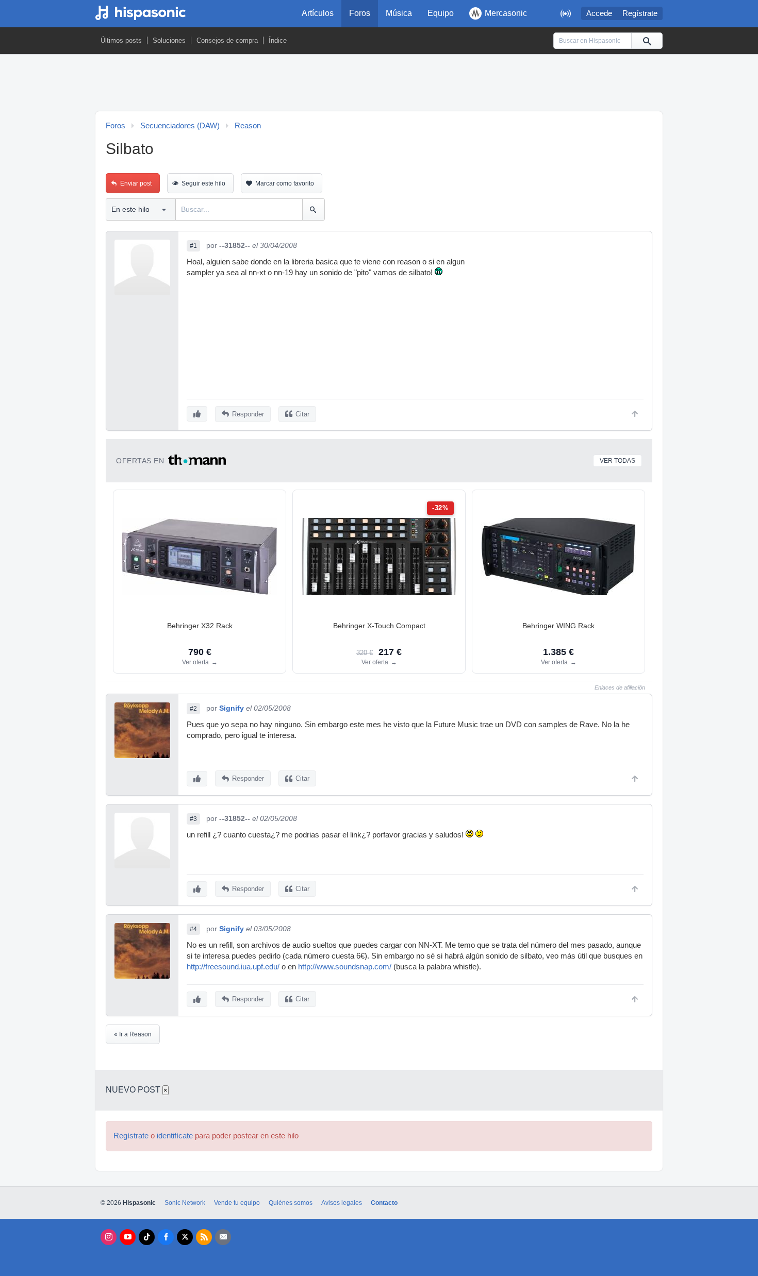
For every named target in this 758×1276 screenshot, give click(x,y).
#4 (193, 929)
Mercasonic (506, 13)
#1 (193, 245)
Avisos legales (341, 1202)
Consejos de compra (227, 40)
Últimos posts (121, 40)
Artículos (318, 13)
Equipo (440, 13)
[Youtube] (128, 1237)
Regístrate (639, 13)
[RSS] (204, 1237)
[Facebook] (166, 1237)
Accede (599, 13)
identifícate (175, 1136)
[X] (185, 1237)
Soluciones (169, 40)
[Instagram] (109, 1237)
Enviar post (136, 183)
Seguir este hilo (203, 183)
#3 (193, 818)
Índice (278, 40)
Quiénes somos (290, 1202)
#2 (193, 708)
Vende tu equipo (237, 1202)
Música (399, 13)
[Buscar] (646, 40)
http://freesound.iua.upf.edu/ (233, 967)
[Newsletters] (223, 1237)
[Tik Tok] (147, 1237)
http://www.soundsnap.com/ (344, 967)
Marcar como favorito (284, 183)
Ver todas (617, 460)
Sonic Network (184, 1202)
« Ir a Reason (133, 1034)
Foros (359, 13)
